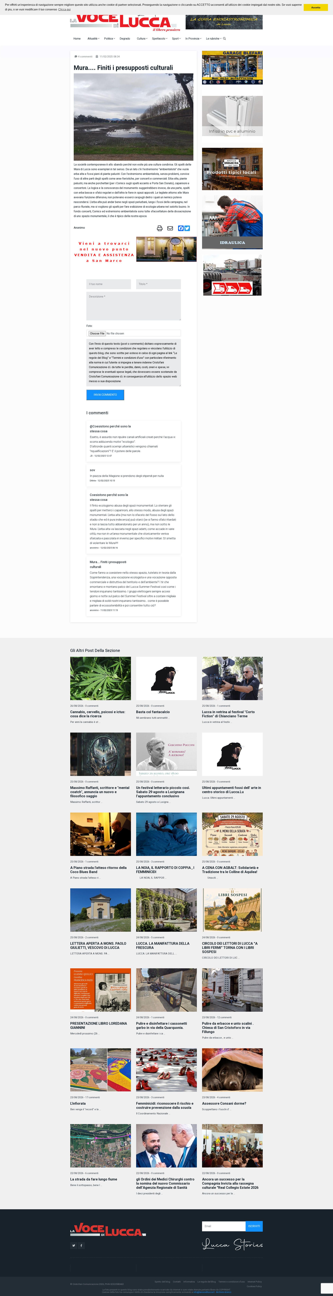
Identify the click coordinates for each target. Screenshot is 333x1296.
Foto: (89, 326)
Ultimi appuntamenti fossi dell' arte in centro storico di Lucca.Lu (231, 789)
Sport (175, 39)
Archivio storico (223, 1292)
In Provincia (192, 39)
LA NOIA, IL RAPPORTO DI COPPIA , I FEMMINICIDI (165, 869)
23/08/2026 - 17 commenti (85, 1097)
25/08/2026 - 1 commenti (216, 706)
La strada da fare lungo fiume (93, 1179)
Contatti (177, 1281)
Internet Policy (255, 1281)
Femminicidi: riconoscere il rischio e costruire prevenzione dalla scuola (164, 1105)
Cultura (141, 39)
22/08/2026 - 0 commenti (150, 1173)
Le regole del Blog (207, 1281)
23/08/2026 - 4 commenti (216, 1097)
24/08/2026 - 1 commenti (150, 1017)
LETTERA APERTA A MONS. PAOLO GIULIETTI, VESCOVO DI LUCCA (98, 945)
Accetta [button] (315, 7)
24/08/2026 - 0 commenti (216, 937)
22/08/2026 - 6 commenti (84, 1173)
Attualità (93, 39)
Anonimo (79, 228)
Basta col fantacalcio (153, 712)
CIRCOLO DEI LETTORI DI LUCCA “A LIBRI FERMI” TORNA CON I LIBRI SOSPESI (230, 947)
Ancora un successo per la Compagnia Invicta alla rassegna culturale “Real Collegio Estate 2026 (230, 1183)
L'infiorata (78, 1103)
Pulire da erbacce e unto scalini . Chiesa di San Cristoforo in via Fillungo (228, 1027)
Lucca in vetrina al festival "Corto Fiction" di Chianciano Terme (228, 714)
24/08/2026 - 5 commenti (150, 937)
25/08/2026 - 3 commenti (150, 862)
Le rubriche (213, 39)
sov (92, 470)
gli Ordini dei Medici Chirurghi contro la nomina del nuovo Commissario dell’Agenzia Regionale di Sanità (165, 1183)
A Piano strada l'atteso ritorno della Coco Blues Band (98, 869)
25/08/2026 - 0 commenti (150, 706)
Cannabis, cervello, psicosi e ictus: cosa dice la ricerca (97, 714)
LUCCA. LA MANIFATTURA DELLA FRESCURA (162, 945)
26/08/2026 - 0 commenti (84, 706)
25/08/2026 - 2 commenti (84, 937)
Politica (109, 39)
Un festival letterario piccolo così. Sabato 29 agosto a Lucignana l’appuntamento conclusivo (163, 792)
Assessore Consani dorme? (224, 1103)
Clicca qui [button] (64, 9)
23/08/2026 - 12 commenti (217, 1017)
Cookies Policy (254, 1286)
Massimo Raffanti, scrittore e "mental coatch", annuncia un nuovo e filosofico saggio (99, 792)
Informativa (189, 1281)
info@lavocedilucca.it (204, 1292)
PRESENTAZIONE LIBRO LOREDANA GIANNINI (98, 1025)
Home (77, 39)
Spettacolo (159, 39)
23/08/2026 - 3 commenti (150, 1097)
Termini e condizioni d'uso (232, 1281)
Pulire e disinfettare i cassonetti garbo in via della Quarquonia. (161, 1025)
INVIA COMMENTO (105, 395)
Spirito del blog (162, 1281)
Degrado (125, 39)
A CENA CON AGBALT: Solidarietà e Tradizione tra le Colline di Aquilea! (230, 869)
